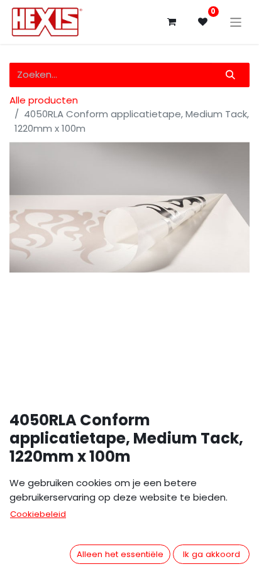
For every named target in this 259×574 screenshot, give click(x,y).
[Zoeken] (231, 75)
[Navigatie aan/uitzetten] (236, 22)
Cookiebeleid (38, 514)
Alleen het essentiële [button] (120, 554)
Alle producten (43, 100)
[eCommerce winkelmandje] (171, 22)
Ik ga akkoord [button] (211, 554)
